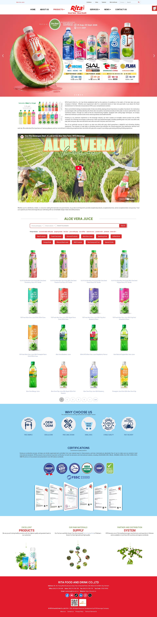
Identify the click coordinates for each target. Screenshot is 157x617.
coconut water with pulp (46, 231)
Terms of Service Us (91, 611)
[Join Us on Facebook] (67, 595)
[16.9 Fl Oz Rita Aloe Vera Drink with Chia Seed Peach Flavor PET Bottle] (94, 264)
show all (112, 231)
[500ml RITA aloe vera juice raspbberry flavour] (94, 337)
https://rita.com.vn (90, 591)
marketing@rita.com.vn (72, 591)
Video (96, 2)
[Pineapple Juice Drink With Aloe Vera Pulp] (124, 374)
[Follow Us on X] (90, 595)
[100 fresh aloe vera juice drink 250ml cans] (33, 300)
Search (123, 225)
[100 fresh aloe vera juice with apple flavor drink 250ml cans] (63, 300)
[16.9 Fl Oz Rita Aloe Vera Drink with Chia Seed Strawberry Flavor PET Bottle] (33, 264)
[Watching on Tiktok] (76, 595)
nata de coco (90, 231)
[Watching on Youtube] (72, 595)
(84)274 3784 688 (58, 588)
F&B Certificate (113, 2)
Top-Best (104, 2)
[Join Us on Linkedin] (81, 595)
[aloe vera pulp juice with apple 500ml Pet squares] (63, 374)
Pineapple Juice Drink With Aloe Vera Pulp (124, 391)
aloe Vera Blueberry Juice (63, 354)
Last (95, 399)
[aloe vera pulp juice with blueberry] (94, 374)
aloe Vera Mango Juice (33, 391)
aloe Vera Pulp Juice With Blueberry (93, 391)
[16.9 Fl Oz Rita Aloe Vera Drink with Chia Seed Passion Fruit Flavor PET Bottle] (63, 264)
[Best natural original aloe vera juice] (124, 337)
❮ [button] (3, 55)
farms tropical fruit (88, 533)
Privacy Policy (79, 611)
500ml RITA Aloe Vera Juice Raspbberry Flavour (93, 354)
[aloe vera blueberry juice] (63, 337)
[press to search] (139, 2)
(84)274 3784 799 (88, 588)
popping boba (58, 231)
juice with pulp (74, 231)
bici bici (66, 231)
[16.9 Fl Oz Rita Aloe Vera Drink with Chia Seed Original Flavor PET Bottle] (124, 264)
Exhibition (89, 2)
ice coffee (82, 231)
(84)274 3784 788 (74, 588)
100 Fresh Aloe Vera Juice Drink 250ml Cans (32, 317)
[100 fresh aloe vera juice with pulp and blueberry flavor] (94, 300)
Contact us (70, 611)
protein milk (99, 231)
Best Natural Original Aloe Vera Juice (124, 354)
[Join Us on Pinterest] (85, 595)
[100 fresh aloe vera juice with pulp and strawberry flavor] (124, 300)
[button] (74, 94)
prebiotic (106, 231)
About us (63, 611)
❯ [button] (154, 55)
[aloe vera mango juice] (33, 374)
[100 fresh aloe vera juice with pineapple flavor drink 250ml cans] (33, 337)
